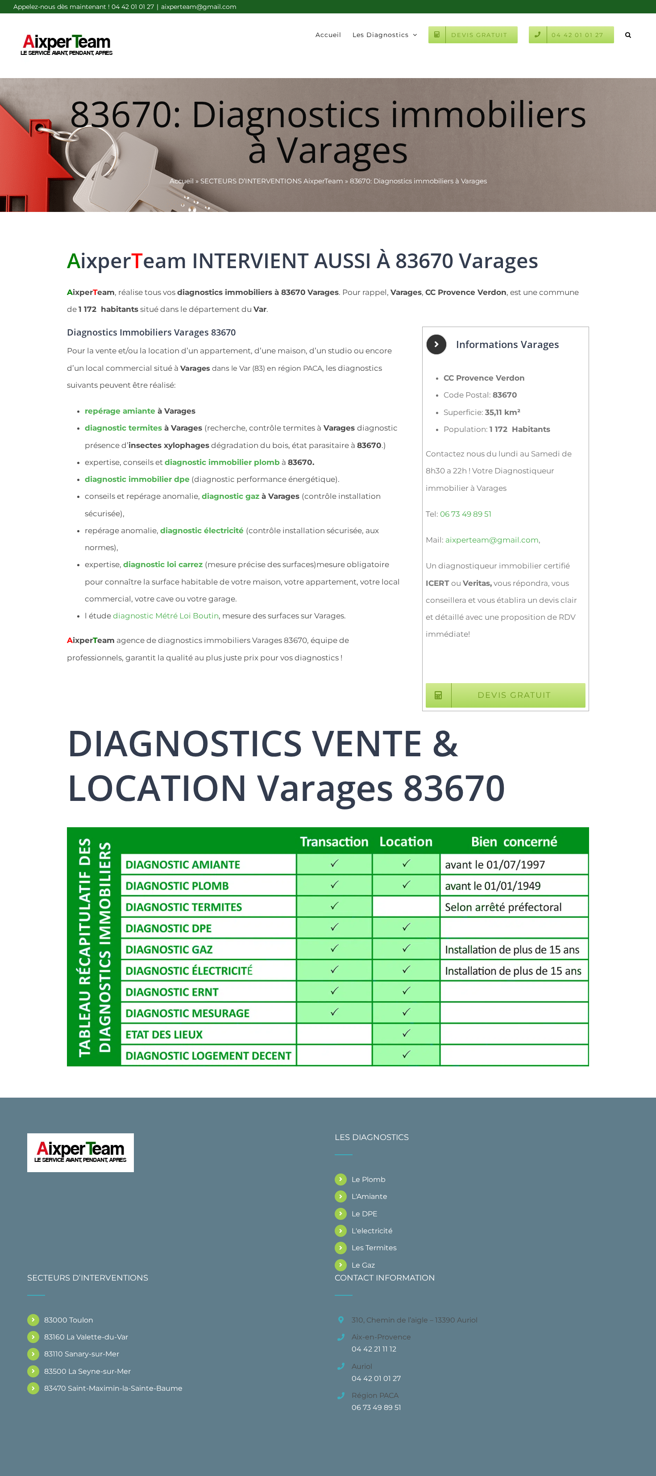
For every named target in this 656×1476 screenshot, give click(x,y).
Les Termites (374, 1248)
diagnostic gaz (230, 496)
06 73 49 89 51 (465, 514)
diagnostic (123, 427)
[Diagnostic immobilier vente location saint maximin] (328, 830)
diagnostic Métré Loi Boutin (166, 615)
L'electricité (372, 1231)
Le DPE (365, 1214)
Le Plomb (369, 1179)
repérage (120, 410)
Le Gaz (363, 1265)
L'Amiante (369, 1196)
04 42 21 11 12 (374, 1349)
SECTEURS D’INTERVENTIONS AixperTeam (271, 181)
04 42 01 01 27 (376, 1378)
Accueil (182, 181)
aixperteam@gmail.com (199, 7)
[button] (628, 34)
